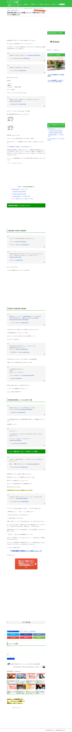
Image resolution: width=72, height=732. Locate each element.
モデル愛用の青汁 (33, 4)
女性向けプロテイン (48, 4)
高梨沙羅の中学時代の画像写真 (18, 191)
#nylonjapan (36, 318)
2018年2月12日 (25, 244)
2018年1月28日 (25, 501)
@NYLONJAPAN (26, 316)
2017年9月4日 (24, 443)
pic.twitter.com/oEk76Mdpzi (26, 409)
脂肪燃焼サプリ (26, 4)
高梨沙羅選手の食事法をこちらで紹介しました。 (26, 551)
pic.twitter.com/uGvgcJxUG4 (15, 257)
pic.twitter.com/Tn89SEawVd (15, 440)
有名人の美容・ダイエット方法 (13, 631)
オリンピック (28, 631)
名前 (8, 654)
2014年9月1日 (26, 352)
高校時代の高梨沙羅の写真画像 (18, 194)
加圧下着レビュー (19, 4)
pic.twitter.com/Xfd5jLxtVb (20, 241)
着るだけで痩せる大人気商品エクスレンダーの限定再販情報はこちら (26, 564)
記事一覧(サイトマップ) (11, 4)
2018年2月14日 (26, 58)
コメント (8, 646)
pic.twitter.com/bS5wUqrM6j (22, 349)
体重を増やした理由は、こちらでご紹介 (18, 146)
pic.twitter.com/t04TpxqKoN (28, 375)
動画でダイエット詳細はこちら (53, 50)
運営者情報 (9, 5)
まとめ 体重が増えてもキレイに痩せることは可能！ (22, 198)
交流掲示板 (59, 4)
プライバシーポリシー (16, 5)
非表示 (33, 186)
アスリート (22, 631)
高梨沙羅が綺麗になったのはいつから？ (19, 189)
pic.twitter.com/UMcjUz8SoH (22, 319)
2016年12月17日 (22, 412)
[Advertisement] (26, 28)
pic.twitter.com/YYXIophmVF (22, 498)
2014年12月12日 (25, 322)
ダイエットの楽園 (12, 2)
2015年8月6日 (19, 378)
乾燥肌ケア (54, 4)
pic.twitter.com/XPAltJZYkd (33, 464)
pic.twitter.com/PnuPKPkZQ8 (34, 55)
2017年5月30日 (23, 104)
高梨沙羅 (33, 631)
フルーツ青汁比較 (40, 4)
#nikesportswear (12, 319)
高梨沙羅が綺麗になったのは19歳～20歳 (20, 196)
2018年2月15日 (24, 467)
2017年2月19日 (19, 260)
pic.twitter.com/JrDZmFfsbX (15, 101)
